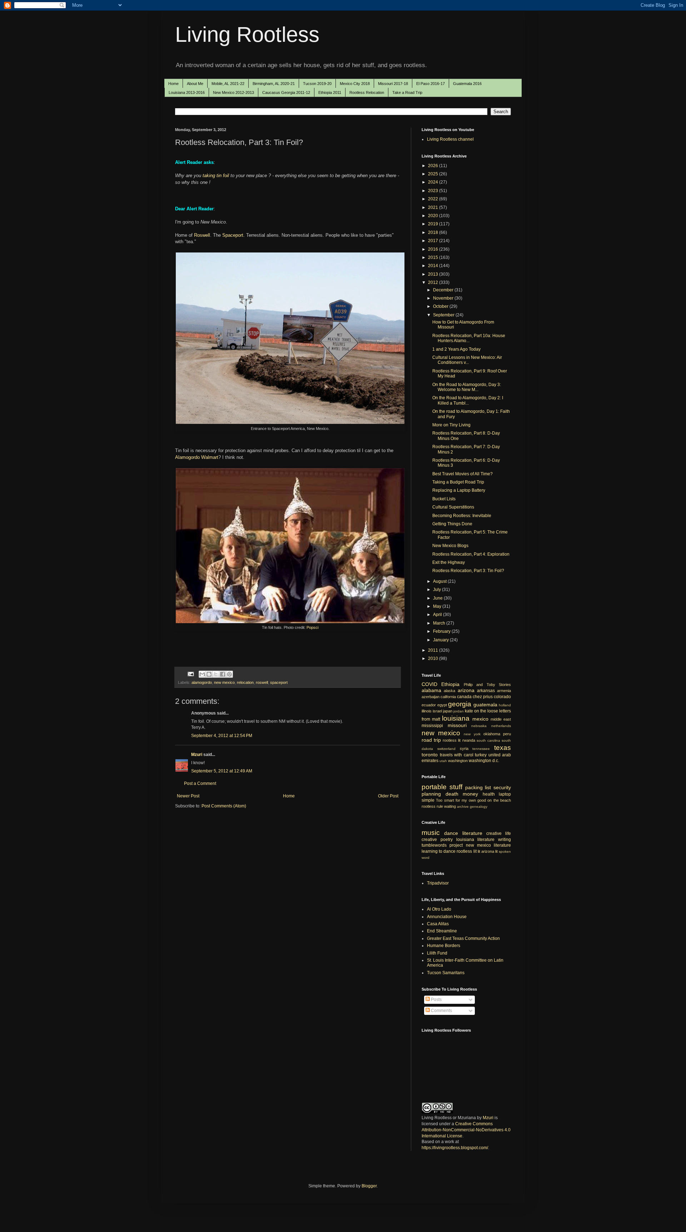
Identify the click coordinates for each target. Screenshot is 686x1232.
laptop (505, 794)
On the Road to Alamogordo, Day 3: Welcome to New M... (466, 387)
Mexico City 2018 (355, 83)
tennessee (481, 749)
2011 (433, 650)
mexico (480, 719)
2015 (433, 257)
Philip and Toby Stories (487, 684)
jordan (458, 711)
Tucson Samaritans (445, 972)
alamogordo (202, 682)
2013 (433, 274)
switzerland (446, 749)
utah (443, 761)
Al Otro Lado (439, 909)
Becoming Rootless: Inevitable (461, 515)
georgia (459, 704)
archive (463, 806)
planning (431, 794)
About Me (195, 83)
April (438, 614)
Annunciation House (447, 916)
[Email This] (202, 674)
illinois (427, 711)
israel (437, 711)
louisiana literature (475, 839)
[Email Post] (190, 674)
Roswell (202, 235)
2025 (433, 173)
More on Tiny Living (451, 424)
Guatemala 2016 (467, 83)
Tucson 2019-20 (317, 83)
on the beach (499, 800)
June (438, 598)
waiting (450, 806)
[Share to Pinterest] (229, 674)
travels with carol (456, 754)
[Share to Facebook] (222, 674)
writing (504, 839)
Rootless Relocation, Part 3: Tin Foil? (468, 570)
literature (472, 833)
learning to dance (439, 851)
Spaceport (232, 235)
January (441, 639)
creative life (498, 833)
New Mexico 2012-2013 (233, 92)
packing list (478, 787)
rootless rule (432, 806)
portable (434, 787)
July (437, 589)
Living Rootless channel (450, 139)
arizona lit (489, 851)
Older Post (388, 795)
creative (429, 839)
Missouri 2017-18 (393, 83)
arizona (466, 690)
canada (464, 696)
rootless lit (452, 740)
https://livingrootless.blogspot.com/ (455, 1147)
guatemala (485, 704)
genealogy (478, 806)
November (443, 298)
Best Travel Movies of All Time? (462, 473)
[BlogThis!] (209, 674)
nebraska (479, 726)
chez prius (483, 696)
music (431, 832)
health (489, 794)
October (441, 306)
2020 (433, 215)
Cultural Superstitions (453, 507)
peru (507, 734)
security (502, 787)
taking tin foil (216, 175)
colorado (502, 696)
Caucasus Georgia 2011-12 (286, 92)
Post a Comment (200, 783)
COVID (429, 684)
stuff (455, 787)
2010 (433, 658)
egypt (442, 705)
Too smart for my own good (461, 800)
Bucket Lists (444, 498)
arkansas (486, 690)
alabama (431, 690)
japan (447, 711)
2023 (433, 190)
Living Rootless (247, 34)
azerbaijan (430, 697)
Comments (441, 1010)
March (439, 623)
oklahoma (491, 734)
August (440, 581)
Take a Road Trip (407, 92)
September (444, 314)
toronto (430, 754)
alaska (449, 690)
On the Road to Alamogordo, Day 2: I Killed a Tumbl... (467, 400)
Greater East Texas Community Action (463, 938)
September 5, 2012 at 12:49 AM (221, 770)
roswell (262, 682)
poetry (447, 839)
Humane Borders (443, 945)
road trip (431, 740)
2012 (433, 282)
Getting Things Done (452, 523)
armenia (504, 690)
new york (472, 734)
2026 (433, 165)
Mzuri (196, 754)
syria (464, 748)
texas (502, 747)
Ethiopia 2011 (329, 92)
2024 (433, 182)
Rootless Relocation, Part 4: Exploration (470, 554)
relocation (245, 682)
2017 (433, 240)
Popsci (312, 627)
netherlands (501, 726)
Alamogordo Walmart (196, 457)
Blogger (369, 1185)
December (443, 289)
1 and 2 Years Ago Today (456, 349)
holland (505, 705)
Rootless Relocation (366, 92)
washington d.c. (484, 760)
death (452, 794)
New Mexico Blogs (450, 545)
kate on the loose (481, 710)
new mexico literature (488, 845)
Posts (436, 999)
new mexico (224, 682)
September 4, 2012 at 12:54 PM (221, 735)
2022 (433, 198)
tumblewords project (442, 845)
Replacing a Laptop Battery (458, 490)
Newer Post (188, 795)
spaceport (279, 682)
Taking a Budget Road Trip (458, 482)
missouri (457, 725)
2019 (433, 223)
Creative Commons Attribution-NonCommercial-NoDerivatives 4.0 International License (466, 1129)
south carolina (488, 740)
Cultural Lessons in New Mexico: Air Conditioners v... (467, 360)
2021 (433, 207)
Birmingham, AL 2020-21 (274, 83)
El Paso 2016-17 (430, 83)
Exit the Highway (448, 562)
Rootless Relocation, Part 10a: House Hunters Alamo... (468, 338)
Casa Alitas (438, 923)
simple (428, 800)
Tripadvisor (438, 883)
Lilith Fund (437, 953)
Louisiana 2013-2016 (187, 92)
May (437, 606)
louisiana (455, 718)
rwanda (468, 740)
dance (451, 833)
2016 (433, 249)
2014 (433, 265)
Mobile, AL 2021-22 (228, 83)
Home (173, 83)
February (442, 631)
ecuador (429, 705)
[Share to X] (215, 674)
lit (479, 851)
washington (458, 760)
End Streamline (442, 930)
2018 (433, 232)
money (470, 794)
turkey (481, 754)
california (448, 697)
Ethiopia (450, 684)
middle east (501, 719)
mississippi (432, 725)
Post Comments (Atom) (224, 805)
